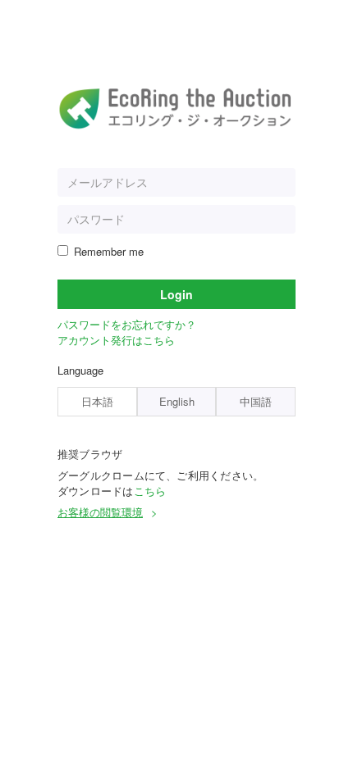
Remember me (109, 251)
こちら (150, 490)
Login (176, 294)
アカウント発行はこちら (116, 340)
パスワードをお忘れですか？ (126, 324)
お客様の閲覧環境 (100, 512)
